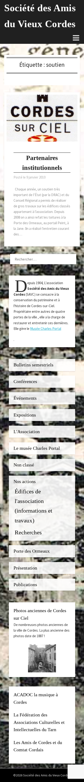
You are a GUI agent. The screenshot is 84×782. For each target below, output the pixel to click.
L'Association (27, 431)
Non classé (24, 464)
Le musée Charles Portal (37, 448)
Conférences (25, 381)
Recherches (28, 532)
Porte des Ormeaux (32, 551)
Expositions (25, 415)
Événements (25, 398)
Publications (25, 584)
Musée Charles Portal (45, 328)
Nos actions (25, 481)
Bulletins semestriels (33, 364)
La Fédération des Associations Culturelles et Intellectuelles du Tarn (39, 722)
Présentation (25, 568)
